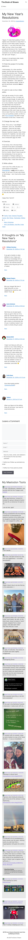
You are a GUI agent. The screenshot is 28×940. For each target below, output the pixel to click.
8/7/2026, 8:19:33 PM (17, 486)
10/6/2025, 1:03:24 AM (17, 901)
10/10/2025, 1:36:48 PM (17, 850)
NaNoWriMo (6, 170)
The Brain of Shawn (10, 2)
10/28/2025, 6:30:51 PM (17, 795)
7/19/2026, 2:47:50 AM (17, 496)
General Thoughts (17, 215)
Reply (5, 270)
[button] (26, 2)
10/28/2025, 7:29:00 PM (17, 772)
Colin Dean (9, 375)
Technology (17, 218)
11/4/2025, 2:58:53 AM (17, 702)
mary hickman (10, 304)
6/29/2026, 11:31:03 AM (17, 511)
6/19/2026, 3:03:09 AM (17, 648)
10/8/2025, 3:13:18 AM (17, 878)
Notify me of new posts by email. (12, 468)
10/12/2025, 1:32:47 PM (17, 836)
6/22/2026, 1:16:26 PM (17, 548)
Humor (4, 218)
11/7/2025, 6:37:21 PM (17, 694)
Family (6, 215)
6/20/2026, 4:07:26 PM (17, 615)
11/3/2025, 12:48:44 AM (17, 733)
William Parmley (11, 247)
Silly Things (10, 218)
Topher (8, 397)
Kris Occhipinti (10, 115)
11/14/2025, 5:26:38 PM (17, 664)
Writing (23, 218)
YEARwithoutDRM (9, 385)
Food (9, 215)
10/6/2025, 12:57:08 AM (17, 923)
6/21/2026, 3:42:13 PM (17, 582)
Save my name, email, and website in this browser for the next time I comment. (14, 456)
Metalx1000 (10, 337)
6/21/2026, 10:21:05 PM (17, 555)
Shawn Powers (10, 278)
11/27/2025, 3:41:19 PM (17, 657)
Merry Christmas (9, 222)
